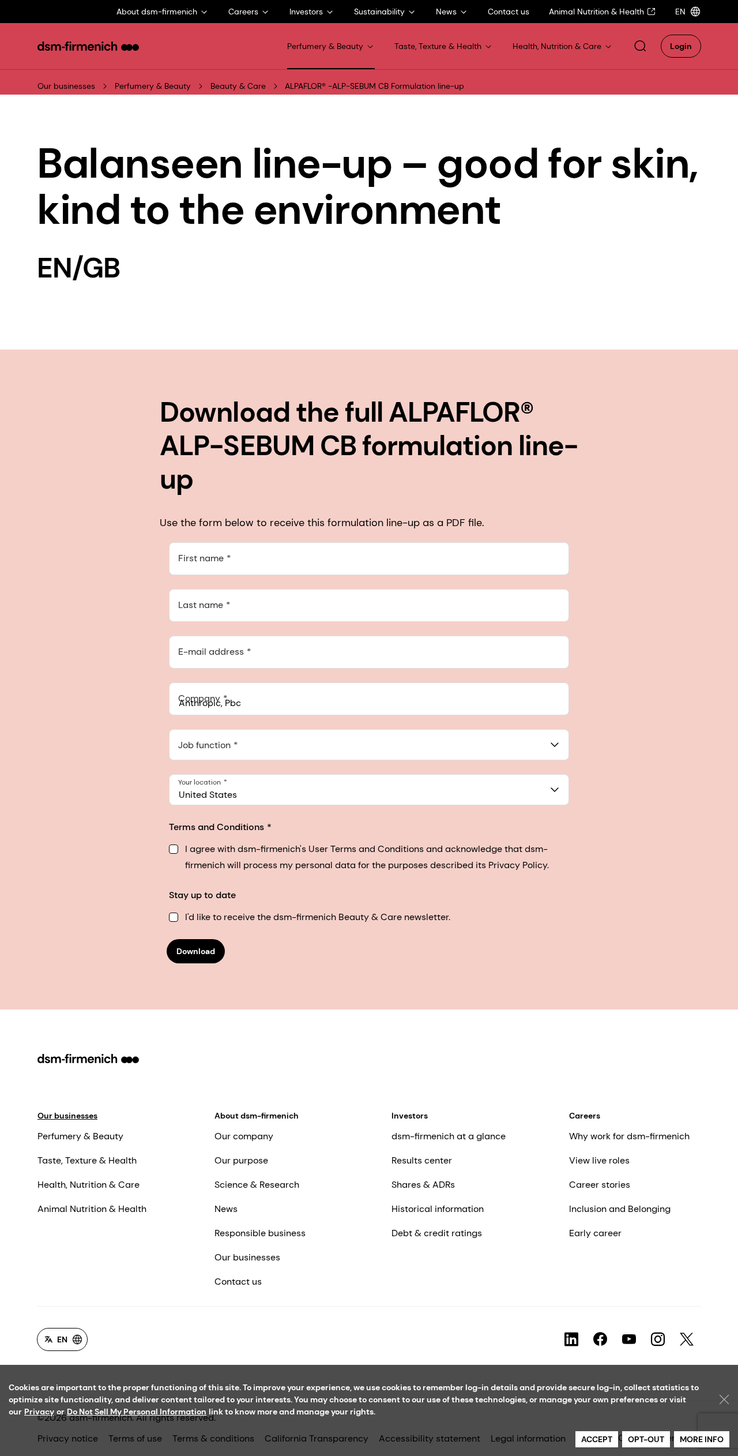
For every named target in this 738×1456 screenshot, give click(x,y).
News (226, 1209)
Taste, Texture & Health (87, 1160)
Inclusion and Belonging (620, 1209)
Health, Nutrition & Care (88, 1185)
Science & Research (256, 1185)
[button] (640, 46)
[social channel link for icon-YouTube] (629, 1339)
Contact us (238, 1281)
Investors (409, 1115)
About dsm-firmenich (256, 1115)
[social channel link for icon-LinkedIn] (571, 1339)
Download (195, 951)
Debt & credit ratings (436, 1233)
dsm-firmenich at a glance (448, 1136)
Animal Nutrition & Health (91, 1209)
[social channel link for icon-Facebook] (600, 1339)
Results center (421, 1160)
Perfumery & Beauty (153, 86)
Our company (243, 1136)
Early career (595, 1233)
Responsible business (260, 1233)
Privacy (39, 1411)
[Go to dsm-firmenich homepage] (88, 46)
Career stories (599, 1185)
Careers (584, 1115)
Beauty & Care (238, 86)
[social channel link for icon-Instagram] (657, 1339)
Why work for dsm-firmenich (629, 1136)
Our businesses (66, 86)
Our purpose (241, 1160)
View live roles (599, 1160)
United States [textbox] (208, 795)
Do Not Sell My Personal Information (136, 1411)
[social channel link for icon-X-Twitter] (686, 1339)
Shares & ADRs (423, 1185)
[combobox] (368, 744)
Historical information (437, 1209)
